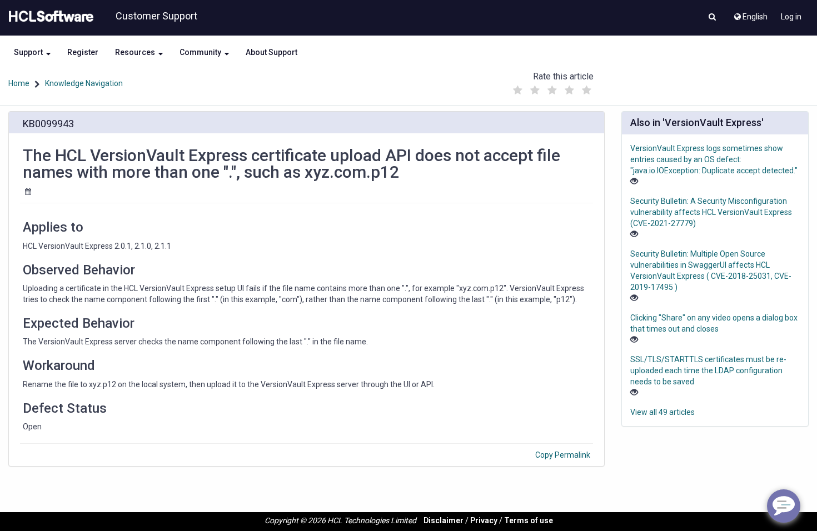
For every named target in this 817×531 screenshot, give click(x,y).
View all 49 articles (662, 412)
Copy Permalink (562, 454)
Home (18, 83)
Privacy (483, 520)
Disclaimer (444, 520)
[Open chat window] (783, 506)
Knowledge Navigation (84, 83)
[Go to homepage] (49, 16)
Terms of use (528, 520)
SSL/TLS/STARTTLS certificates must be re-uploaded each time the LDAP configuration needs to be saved (708, 370)
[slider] (552, 87)
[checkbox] (518, 90)
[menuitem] (750, 14)
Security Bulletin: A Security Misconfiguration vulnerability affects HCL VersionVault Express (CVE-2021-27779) (711, 212)
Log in (791, 16)
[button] (712, 18)
